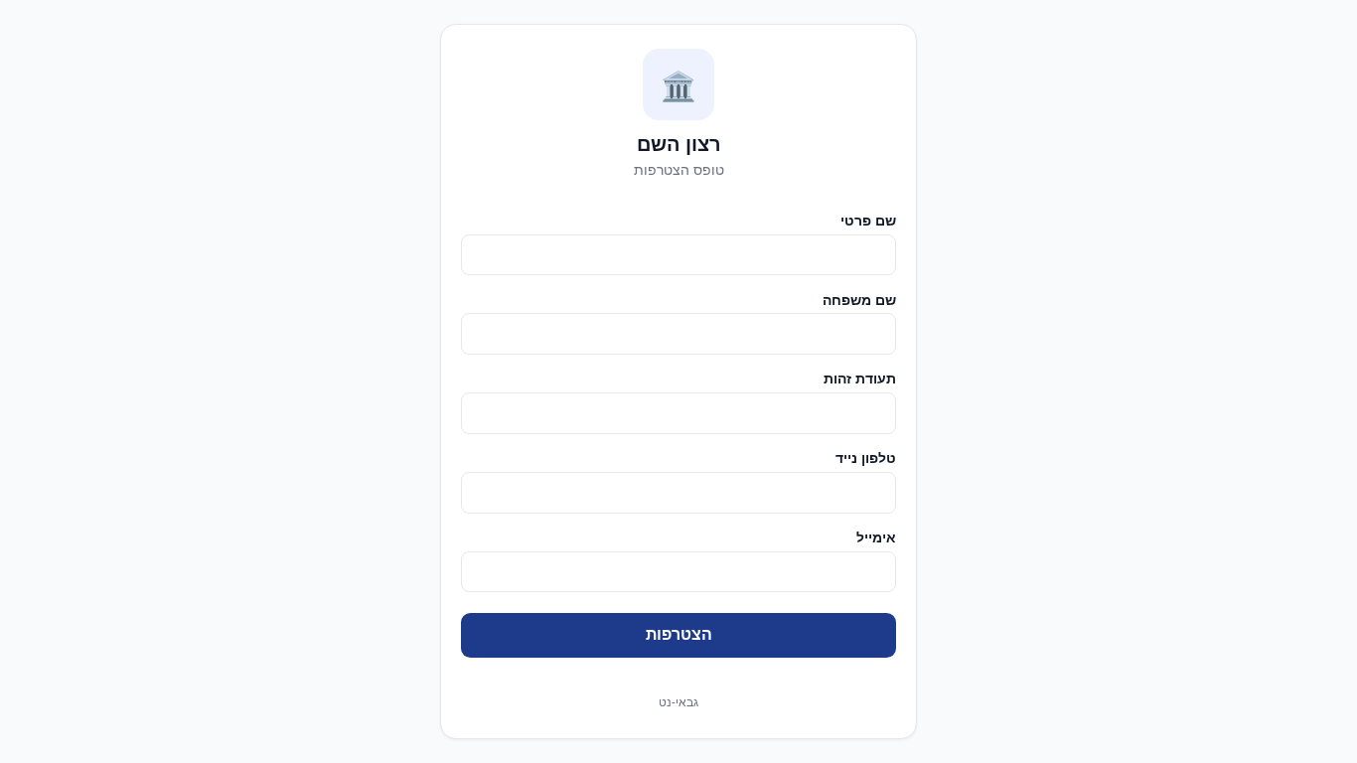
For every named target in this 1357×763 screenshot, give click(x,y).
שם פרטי (868, 220)
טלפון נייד (865, 457)
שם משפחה (859, 299)
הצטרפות (679, 634)
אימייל (876, 537)
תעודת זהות (860, 378)
